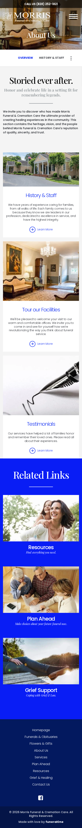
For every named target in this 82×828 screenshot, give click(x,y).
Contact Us (41, 784)
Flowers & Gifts (41, 743)
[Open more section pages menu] (71, 58)
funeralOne (54, 822)
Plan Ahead (41, 619)
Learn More (45, 229)
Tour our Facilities (41, 309)
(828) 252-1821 (47, 4)
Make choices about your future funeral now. (41, 624)
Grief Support (41, 690)
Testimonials (41, 423)
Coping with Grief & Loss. (41, 695)
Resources (41, 547)
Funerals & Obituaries (41, 737)
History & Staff (41, 195)
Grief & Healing (41, 777)
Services (41, 757)
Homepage (41, 730)
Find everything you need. (41, 552)
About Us (41, 750)
